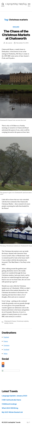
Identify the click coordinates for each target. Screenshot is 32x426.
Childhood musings (9, 404)
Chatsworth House (10, 321)
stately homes (8, 323)
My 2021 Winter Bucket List (12, 412)
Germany (7, 345)
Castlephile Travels (13, 422)
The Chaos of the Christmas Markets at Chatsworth (16, 34)
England (16, 27)
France (6, 341)
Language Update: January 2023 (14, 396)
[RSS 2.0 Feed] (16, 363)
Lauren (10, 43)
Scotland (6, 349)
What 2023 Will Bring (10, 408)
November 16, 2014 (22, 43)
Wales (5, 354)
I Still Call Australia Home (11, 400)
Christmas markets (23, 321)
